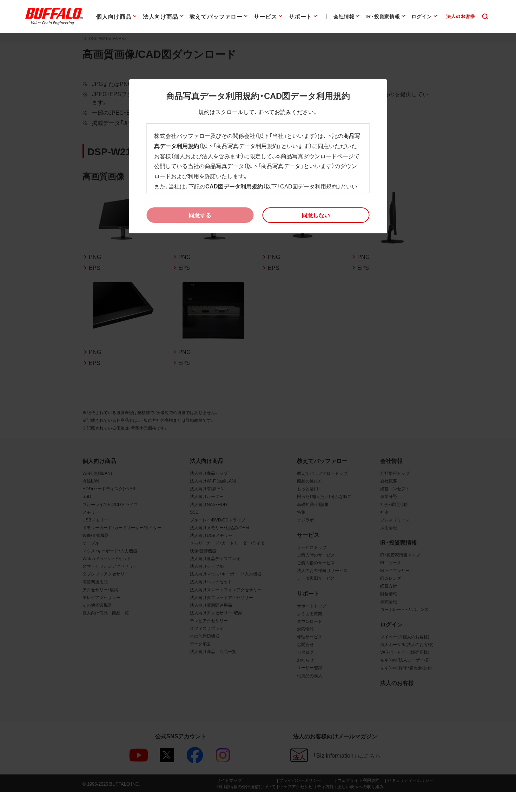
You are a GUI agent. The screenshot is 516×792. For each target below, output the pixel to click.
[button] (316, 215)
